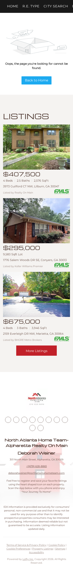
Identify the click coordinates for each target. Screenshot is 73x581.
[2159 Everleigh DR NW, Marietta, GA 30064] (36, 294)
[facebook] (8, 420)
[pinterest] (32, 428)
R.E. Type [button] (31, 6)
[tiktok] (57, 420)
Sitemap (60, 548)
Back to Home (36, 80)
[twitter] (24, 420)
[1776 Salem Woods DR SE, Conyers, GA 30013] (36, 220)
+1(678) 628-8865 (36, 466)
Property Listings (42, 548)
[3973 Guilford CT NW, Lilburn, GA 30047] (36, 147)
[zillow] (32, 420)
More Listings (36, 351)
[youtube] (49, 420)
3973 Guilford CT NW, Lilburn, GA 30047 (31, 186)
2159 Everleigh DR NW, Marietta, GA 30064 (33, 333)
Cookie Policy (56, 545)
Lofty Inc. (28, 559)
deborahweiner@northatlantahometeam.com (36, 472)
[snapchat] (65, 420)
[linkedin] (16, 420)
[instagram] (41, 420)
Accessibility (36, 552)
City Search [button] (56, 6)
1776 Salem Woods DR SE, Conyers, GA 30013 (35, 260)
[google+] (41, 428)
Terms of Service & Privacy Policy (26, 545)
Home (12, 6)
